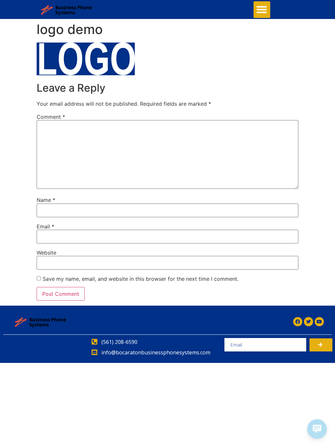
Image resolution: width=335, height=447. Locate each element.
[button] (262, 9)
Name (46, 200)
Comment (51, 116)
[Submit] (320, 344)
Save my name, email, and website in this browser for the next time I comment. (140, 278)
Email (45, 226)
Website (46, 252)
